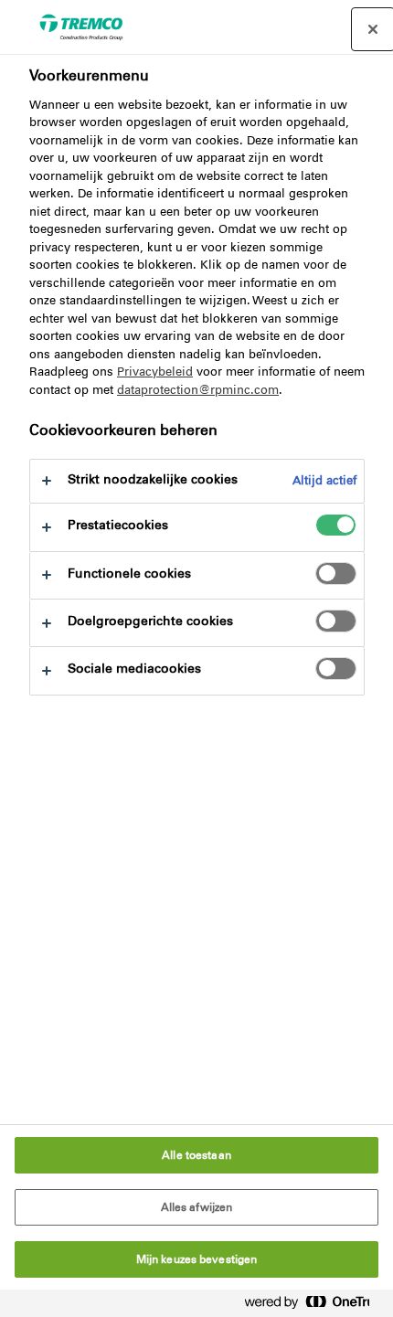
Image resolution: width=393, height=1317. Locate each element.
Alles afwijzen (197, 1207)
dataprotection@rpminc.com (198, 390)
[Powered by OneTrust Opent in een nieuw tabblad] (314, 1305)
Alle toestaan (196, 1155)
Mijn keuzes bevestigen (197, 1259)
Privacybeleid (155, 371)
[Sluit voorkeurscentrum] (373, 29)
